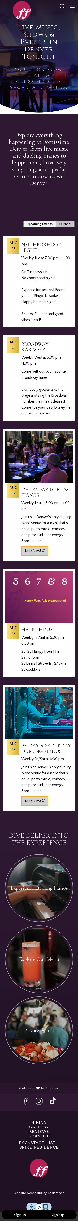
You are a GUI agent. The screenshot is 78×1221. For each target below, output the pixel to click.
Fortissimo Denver (39, 1168)
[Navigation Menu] (72, 6)
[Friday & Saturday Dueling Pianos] (39, 739)
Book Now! (33, 551)
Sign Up (57, 1214)
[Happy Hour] (39, 625)
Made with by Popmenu (31, 1088)
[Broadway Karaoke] (39, 380)
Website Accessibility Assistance (39, 1193)
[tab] (39, 224)
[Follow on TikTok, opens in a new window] (53, 1102)
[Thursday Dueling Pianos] (39, 486)
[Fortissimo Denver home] (22, 10)
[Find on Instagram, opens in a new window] (39, 1102)
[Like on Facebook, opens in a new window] (25, 1102)
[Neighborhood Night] (39, 283)
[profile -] (61, 6)
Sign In (20, 1214)
